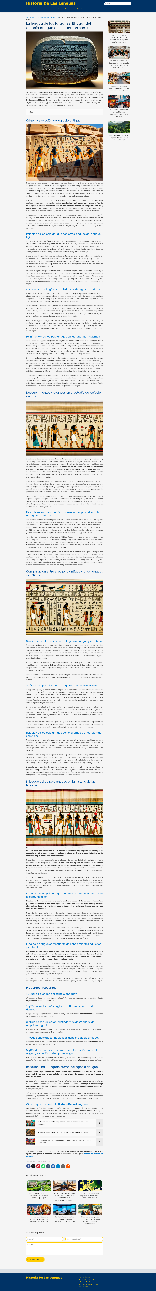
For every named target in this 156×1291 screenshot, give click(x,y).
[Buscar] (129, 3)
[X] (33, 1166)
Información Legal (84, 1277)
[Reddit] (68, 1166)
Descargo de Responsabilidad (88, 1284)
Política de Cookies (85, 1282)
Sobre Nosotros (82, 9)
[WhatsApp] (43, 1166)
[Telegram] (58, 1166)
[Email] (63, 1166)
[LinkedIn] (53, 1166)
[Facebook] (28, 1166)
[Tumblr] (48, 1166)
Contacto (94, 9)
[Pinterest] (38, 1166)
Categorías (69, 9)
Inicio (60, 9)
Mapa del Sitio (83, 1287)
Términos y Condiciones (86, 1279)
